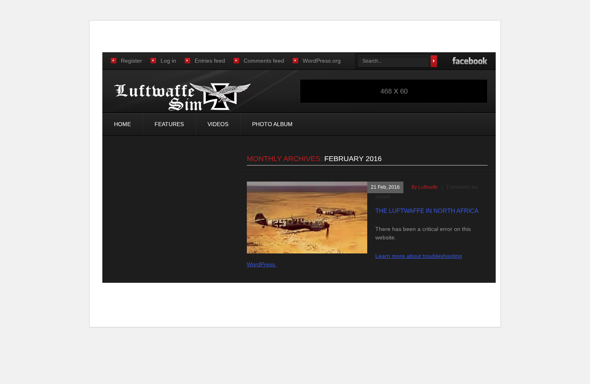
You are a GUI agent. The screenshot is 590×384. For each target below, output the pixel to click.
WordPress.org (322, 60)
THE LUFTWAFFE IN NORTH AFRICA (426, 210)
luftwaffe (428, 187)
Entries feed (210, 60)
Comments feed (264, 60)
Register (131, 60)
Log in (168, 60)
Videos (218, 124)
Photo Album (272, 124)
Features (169, 124)
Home (122, 124)
